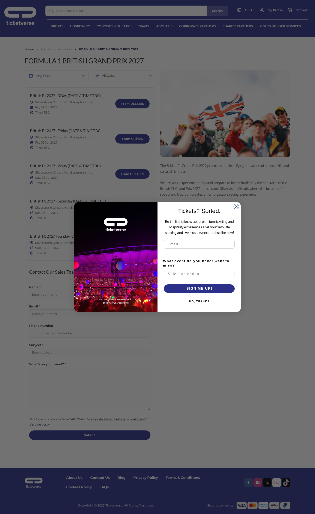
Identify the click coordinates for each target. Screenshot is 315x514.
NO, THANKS (199, 301)
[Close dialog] (236, 206)
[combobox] (199, 274)
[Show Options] (231, 274)
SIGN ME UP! (199, 288)
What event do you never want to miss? (196, 263)
